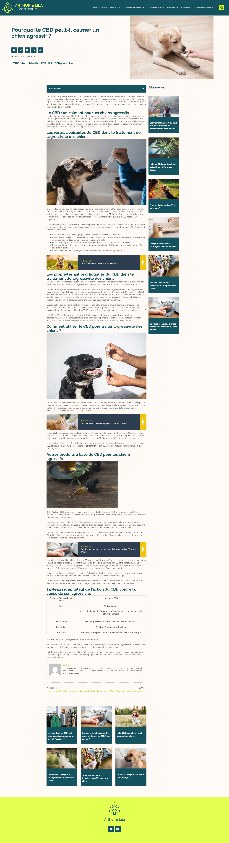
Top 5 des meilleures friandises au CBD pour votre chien (95, 778)
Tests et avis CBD (100, 8)
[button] (221, 7)
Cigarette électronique (204, 8)
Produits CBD (172, 8)
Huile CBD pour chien (60, 63)
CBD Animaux (186, 8)
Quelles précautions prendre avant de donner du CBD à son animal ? (96, 736)
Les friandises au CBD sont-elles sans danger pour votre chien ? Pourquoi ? (61, 736)
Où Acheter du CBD (156, 8)
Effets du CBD (115, 8)
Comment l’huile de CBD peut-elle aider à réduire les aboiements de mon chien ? (164, 126)
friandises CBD (37, 63)
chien (24, 63)
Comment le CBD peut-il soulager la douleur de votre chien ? (61, 777)
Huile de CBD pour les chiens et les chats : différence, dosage (163, 167)
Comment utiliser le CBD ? (135, 8)
